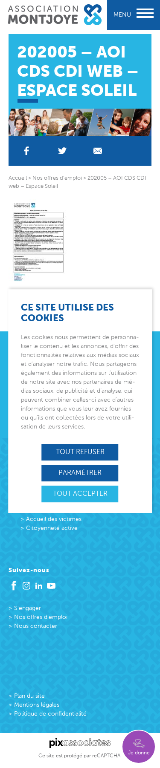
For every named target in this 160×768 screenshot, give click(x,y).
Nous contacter (35, 626)
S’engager (27, 608)
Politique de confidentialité (50, 713)
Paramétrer (80, 473)
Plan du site (29, 696)
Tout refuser (80, 452)
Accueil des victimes (53, 519)
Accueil (18, 178)
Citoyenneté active (52, 528)
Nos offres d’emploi (40, 617)
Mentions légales (36, 705)
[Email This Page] (98, 151)
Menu (122, 15)
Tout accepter (80, 494)
